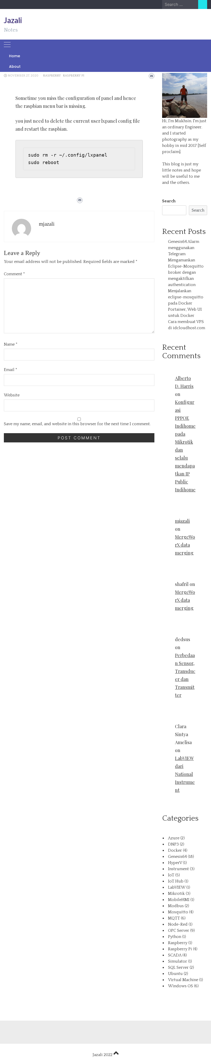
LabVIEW (176, 887)
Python (174, 936)
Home (14, 56)
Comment (14, 274)
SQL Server (178, 967)
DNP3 (173, 844)
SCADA (174, 955)
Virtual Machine (183, 979)
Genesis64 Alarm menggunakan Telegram (183, 247)
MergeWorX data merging (185, 545)
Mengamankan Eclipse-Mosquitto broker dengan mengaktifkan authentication (186, 272)
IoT (171, 875)
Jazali (13, 20)
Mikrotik (176, 893)
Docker (175, 850)
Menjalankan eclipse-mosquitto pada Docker (185, 297)
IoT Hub (175, 881)
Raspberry (52, 75)
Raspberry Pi (73, 75)
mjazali (47, 224)
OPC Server (178, 930)
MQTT (174, 918)
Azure (173, 838)
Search (168, 201)
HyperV (175, 862)
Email (10, 369)
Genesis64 (177, 856)
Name (10, 344)
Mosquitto (178, 912)
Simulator (177, 961)
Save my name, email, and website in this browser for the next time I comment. (77, 424)
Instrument (178, 869)
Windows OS (180, 986)
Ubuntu (175, 973)
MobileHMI (178, 899)
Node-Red (178, 924)
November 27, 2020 (23, 75)
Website (12, 395)
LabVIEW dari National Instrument (185, 774)
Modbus (176, 906)
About (15, 66)
